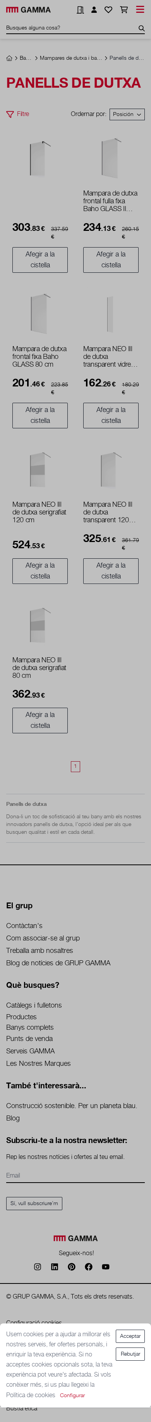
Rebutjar (130, 1354)
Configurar (72, 1395)
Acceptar (130, 1336)
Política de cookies (31, 1395)
